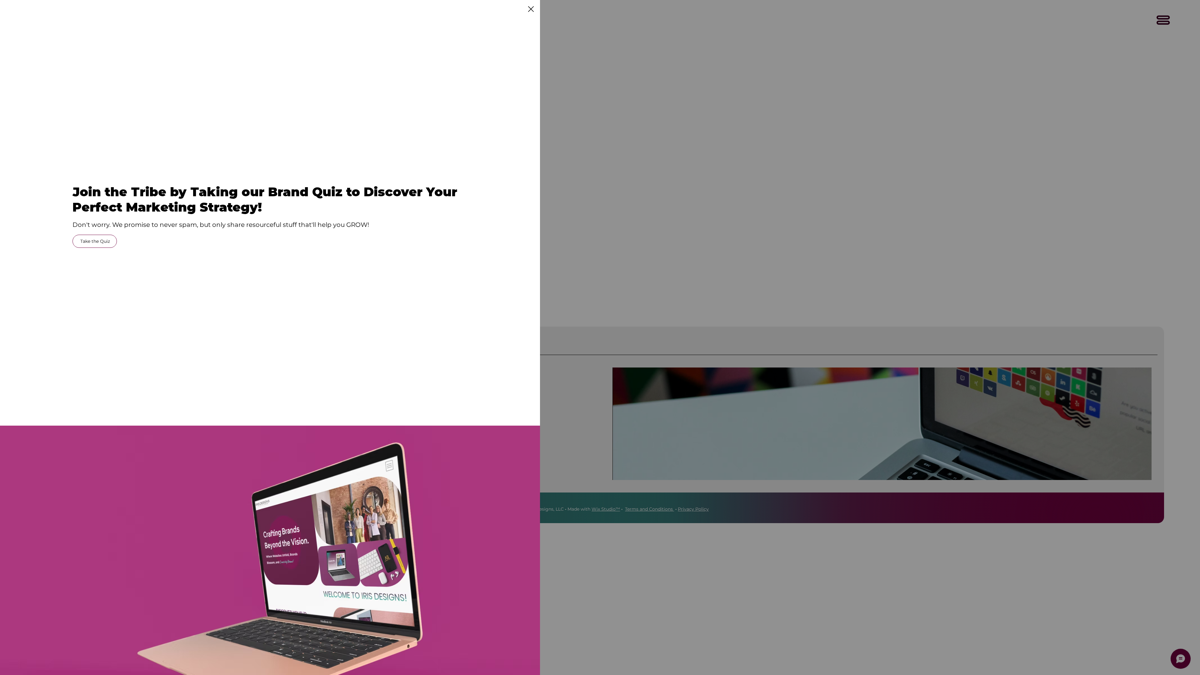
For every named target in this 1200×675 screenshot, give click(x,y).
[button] (531, 9)
